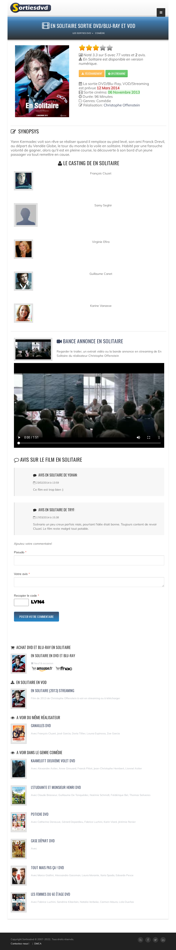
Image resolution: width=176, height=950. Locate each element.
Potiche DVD (40, 814)
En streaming (117, 73)
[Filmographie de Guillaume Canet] (23, 283)
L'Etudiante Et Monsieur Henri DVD (56, 787)
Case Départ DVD (43, 840)
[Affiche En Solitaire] (42, 81)
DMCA (37, 943)
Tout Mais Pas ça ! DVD (47, 867)
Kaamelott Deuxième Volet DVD (53, 760)
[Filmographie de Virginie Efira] (23, 251)
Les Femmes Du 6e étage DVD (50, 894)
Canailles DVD (41, 725)
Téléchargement (93, 73)
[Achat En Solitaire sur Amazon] (42, 668)
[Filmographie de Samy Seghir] (26, 217)
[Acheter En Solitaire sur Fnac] (64, 668)
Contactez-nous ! (20, 943)
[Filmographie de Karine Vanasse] (23, 315)
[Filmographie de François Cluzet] (23, 183)
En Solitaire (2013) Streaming (52, 690)
